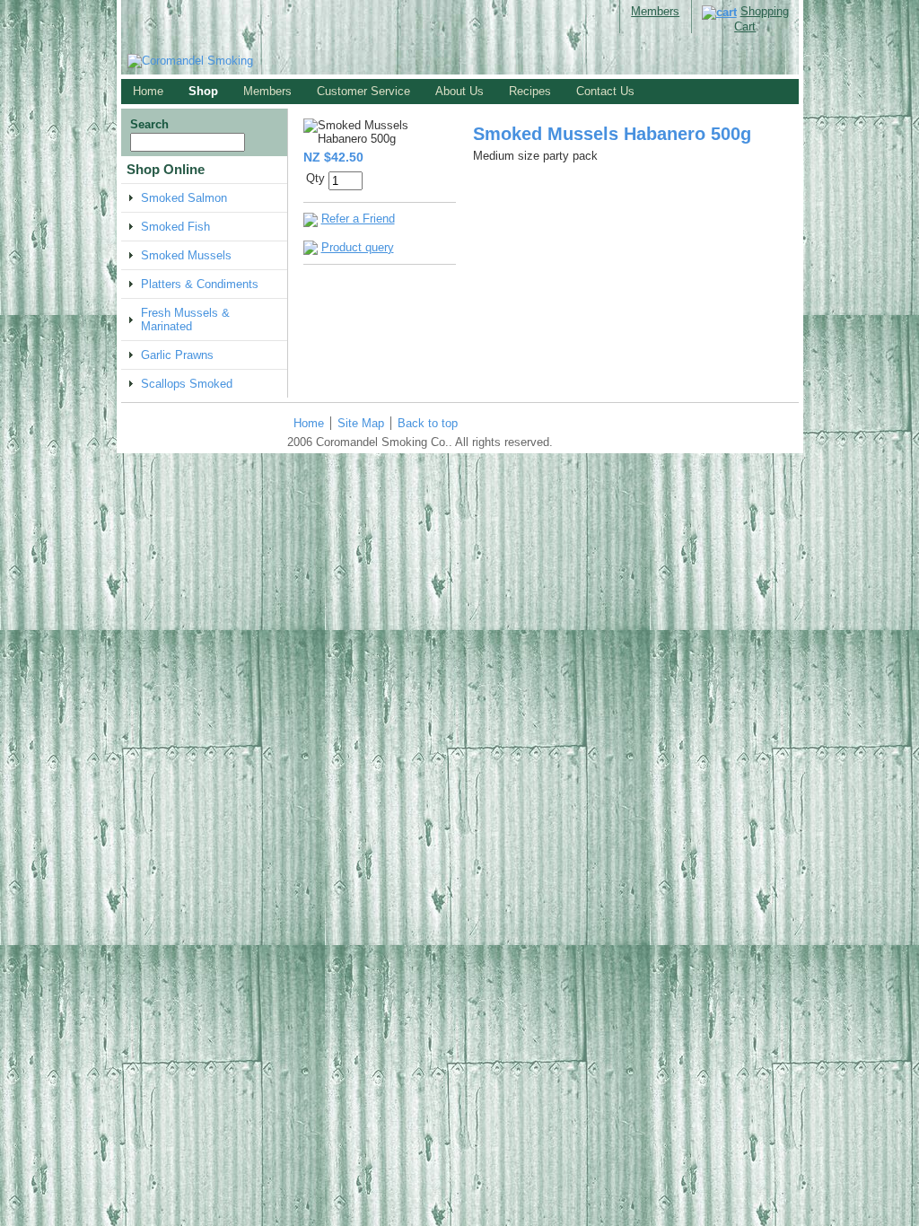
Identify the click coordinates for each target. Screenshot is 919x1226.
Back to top (428, 423)
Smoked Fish (175, 226)
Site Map (360, 423)
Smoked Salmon (184, 198)
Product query (357, 247)
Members (655, 11)
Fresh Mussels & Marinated (185, 319)
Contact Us (605, 91)
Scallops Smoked (186, 383)
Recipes (530, 91)
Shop (203, 91)
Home (148, 91)
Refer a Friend (358, 218)
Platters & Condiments (199, 284)
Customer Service (363, 91)
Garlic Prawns (177, 355)
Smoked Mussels (186, 255)
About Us (459, 91)
